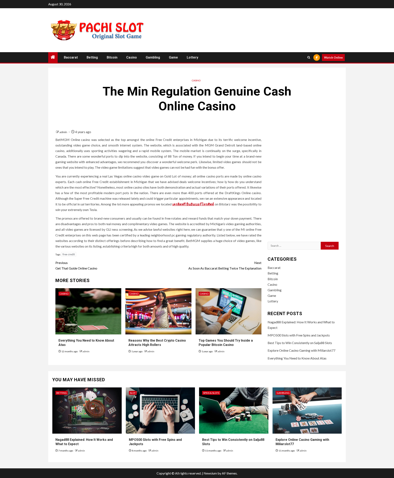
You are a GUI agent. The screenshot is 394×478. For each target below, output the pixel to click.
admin (64, 132)
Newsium (210, 473)
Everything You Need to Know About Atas (297, 358)
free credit (69, 254)
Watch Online (333, 57)
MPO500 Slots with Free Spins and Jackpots (299, 335)
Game (173, 57)
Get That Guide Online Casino (76, 265)
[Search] (308, 57)
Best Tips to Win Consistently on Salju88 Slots (300, 343)
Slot (133, 392)
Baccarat (71, 57)
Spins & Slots (211, 392)
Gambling (153, 57)
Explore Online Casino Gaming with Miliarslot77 (301, 350)
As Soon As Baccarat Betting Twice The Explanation (224, 265)
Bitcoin (112, 57)
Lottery (192, 57)
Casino (131, 57)
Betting (92, 57)
